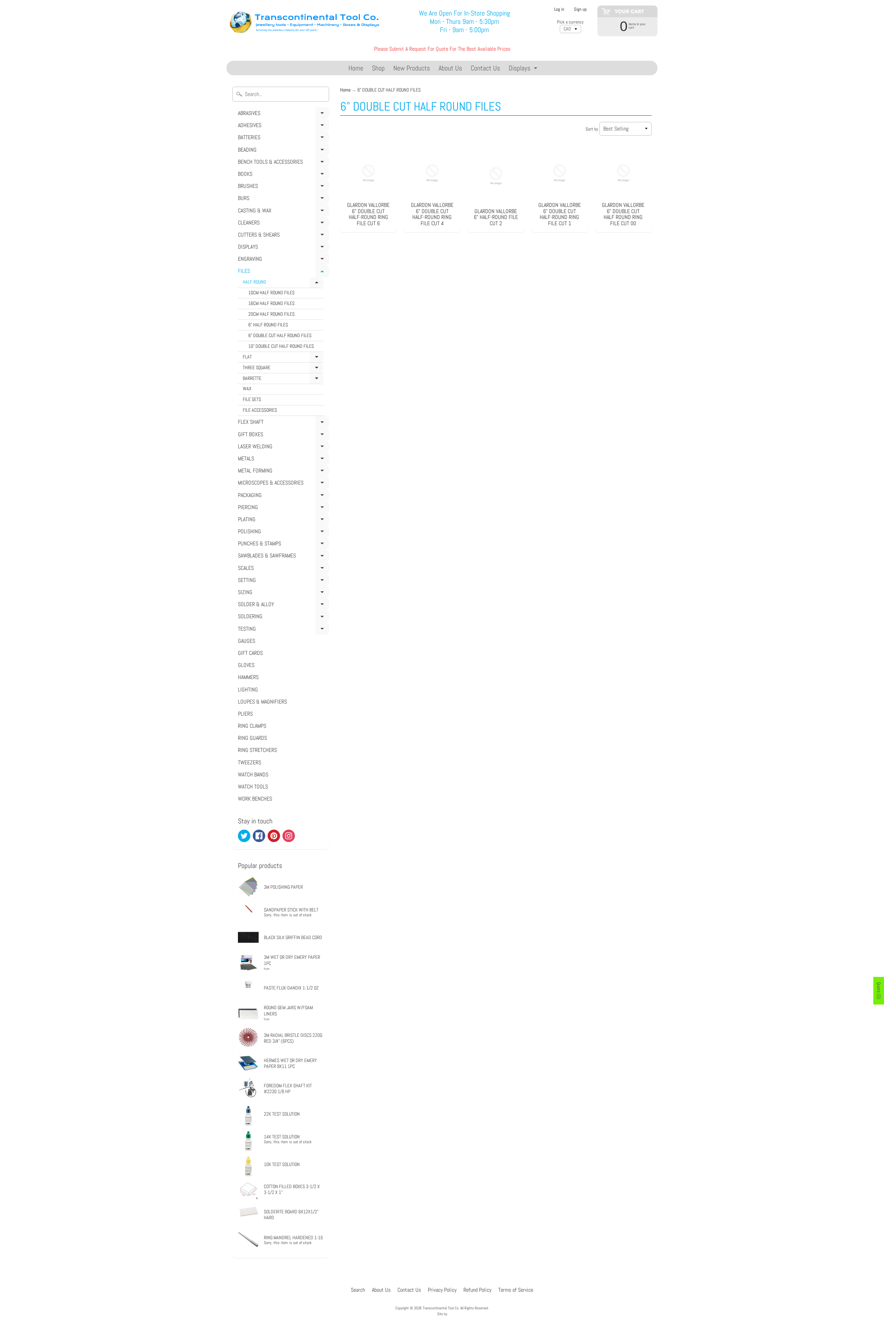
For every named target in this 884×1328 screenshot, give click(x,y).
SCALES (282, 569)
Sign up (580, 9)
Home (355, 68)
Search (358, 1289)
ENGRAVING (282, 260)
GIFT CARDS (250, 653)
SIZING (282, 593)
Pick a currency (570, 22)
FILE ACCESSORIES (260, 410)
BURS (282, 199)
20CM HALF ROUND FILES (271, 314)
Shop (378, 68)
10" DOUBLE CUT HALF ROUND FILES (281, 346)
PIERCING (282, 508)
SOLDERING (282, 617)
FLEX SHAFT (282, 423)
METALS (282, 460)
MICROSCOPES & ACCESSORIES (282, 484)
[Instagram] (288, 836)
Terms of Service (515, 1289)
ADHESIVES (282, 126)
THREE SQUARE (283, 369)
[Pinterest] (274, 836)
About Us (450, 68)
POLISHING (282, 532)
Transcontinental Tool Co (441, 1308)
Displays (524, 69)
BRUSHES (282, 187)
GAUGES (246, 640)
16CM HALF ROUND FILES (271, 303)
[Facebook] (259, 836)
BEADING (282, 151)
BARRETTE (283, 379)
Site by (442, 1313)
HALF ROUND (283, 283)
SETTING (282, 581)
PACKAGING (282, 496)
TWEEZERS (249, 762)
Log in (559, 9)
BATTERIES (282, 138)
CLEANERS (282, 224)
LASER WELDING (282, 447)
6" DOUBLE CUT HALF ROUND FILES (279, 335)
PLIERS (245, 713)
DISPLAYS (282, 248)
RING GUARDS (252, 738)
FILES (282, 272)
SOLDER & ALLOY (282, 605)
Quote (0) (879, 990)
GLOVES (246, 665)
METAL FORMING (282, 472)
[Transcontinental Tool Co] (306, 22)
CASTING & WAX (282, 212)
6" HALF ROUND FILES (268, 325)
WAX (247, 389)
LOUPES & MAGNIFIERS (262, 701)
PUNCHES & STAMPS (282, 545)
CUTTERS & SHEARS (282, 236)
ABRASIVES (282, 114)
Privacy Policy (442, 1289)
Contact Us (485, 68)
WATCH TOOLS (253, 786)
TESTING (282, 630)
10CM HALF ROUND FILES (271, 293)
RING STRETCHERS (257, 750)
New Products (411, 68)
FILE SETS (252, 399)
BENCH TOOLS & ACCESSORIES (282, 163)
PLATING (282, 520)
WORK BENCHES (255, 798)
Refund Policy (477, 1289)
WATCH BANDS (253, 774)
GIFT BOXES (282, 435)
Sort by (592, 129)
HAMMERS (248, 677)
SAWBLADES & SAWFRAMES (282, 557)
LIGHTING (248, 689)
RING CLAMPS (252, 725)
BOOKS (282, 175)
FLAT (283, 358)
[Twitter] (244, 836)
